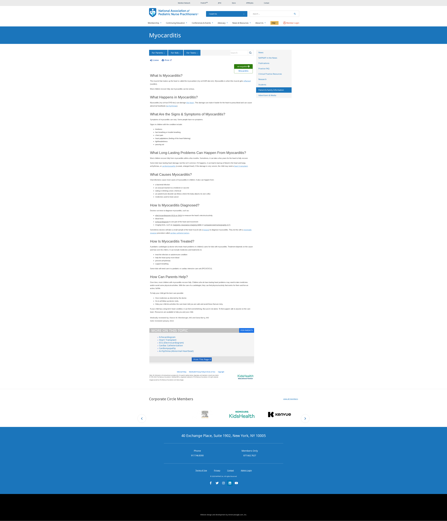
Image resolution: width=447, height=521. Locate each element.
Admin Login (246, 470)
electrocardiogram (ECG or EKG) (168, 215)
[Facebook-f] (211, 483)
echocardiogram (162, 222)
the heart (190, 102)
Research (262, 79)
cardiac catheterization (179, 233)
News (260, 52)
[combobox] (240, 52)
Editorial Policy (181, 372)
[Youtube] (236, 483)
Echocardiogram (167, 337)
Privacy (217, 470)
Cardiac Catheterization (171, 345)
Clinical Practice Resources (270, 74)
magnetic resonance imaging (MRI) (187, 225)
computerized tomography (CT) (217, 225)
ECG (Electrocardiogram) (171, 342)
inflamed (247, 81)
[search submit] (295, 14)
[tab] (246, 330)
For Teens (191, 52)
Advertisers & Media (267, 95)
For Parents (157, 52)
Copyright (221, 372)
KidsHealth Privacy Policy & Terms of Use (202, 372)
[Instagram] (223, 483)
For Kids (175, 52)
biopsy (206, 230)
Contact (230, 470)
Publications (263, 63)
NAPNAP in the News (267, 58)
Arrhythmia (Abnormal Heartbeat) (176, 351)
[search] (271, 14)
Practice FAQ (263, 68)
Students (262, 84)
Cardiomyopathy (167, 348)
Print (167, 60)
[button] (290, 399)
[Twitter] (217, 483)
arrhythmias (172, 106)
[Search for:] (271, 13)
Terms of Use (201, 470)
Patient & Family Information (271, 90)
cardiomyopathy (169, 166)
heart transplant (241, 166)
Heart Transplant (167, 339)
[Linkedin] (230, 483)
